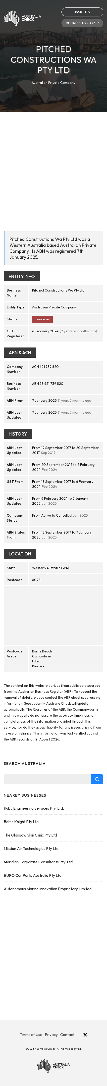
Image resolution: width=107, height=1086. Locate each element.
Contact (67, 1034)
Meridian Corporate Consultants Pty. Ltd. (39, 861)
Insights (82, 12)
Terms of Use (31, 1034)
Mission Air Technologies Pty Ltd (31, 848)
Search (97, 779)
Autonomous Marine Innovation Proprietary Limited (48, 888)
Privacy (51, 1034)
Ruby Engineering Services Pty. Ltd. (34, 808)
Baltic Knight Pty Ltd (21, 821)
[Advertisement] (53, 167)
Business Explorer (82, 23)
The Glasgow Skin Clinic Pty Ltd (30, 835)
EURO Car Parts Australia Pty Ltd (32, 875)
